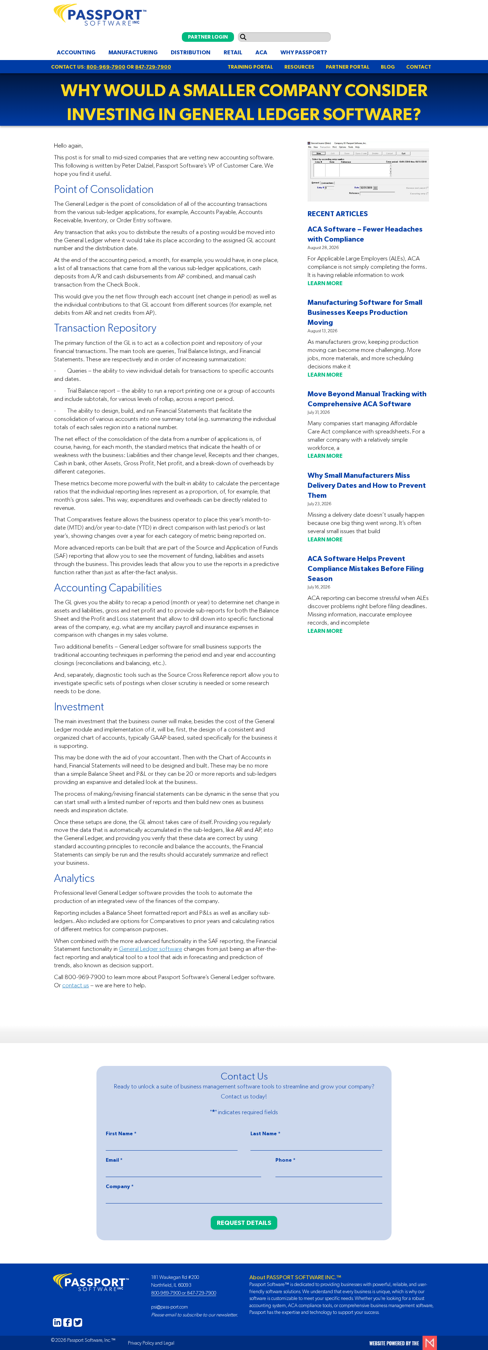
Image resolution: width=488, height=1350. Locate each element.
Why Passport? (303, 52)
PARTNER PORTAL (347, 67)
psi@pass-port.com (169, 1307)
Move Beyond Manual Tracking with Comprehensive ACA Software (367, 398)
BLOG (388, 67)
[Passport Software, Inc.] (98, 13)
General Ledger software (150, 948)
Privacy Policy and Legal (151, 1343)
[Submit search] (243, 37)
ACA (261, 52)
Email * (114, 1160)
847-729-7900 (153, 67)
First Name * (121, 1133)
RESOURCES (299, 67)
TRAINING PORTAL (250, 67)
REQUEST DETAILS (244, 1222)
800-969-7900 (105, 67)
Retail (233, 52)
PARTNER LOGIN (208, 37)
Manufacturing (133, 52)
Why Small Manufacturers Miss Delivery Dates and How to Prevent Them (367, 485)
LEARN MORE (325, 283)
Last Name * (265, 1133)
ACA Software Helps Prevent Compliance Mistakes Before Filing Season (366, 568)
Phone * (285, 1160)
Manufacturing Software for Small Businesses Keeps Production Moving (365, 312)
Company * (120, 1186)
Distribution (190, 52)
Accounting (76, 52)
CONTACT (418, 67)
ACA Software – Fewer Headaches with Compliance (365, 234)
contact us (75, 985)
